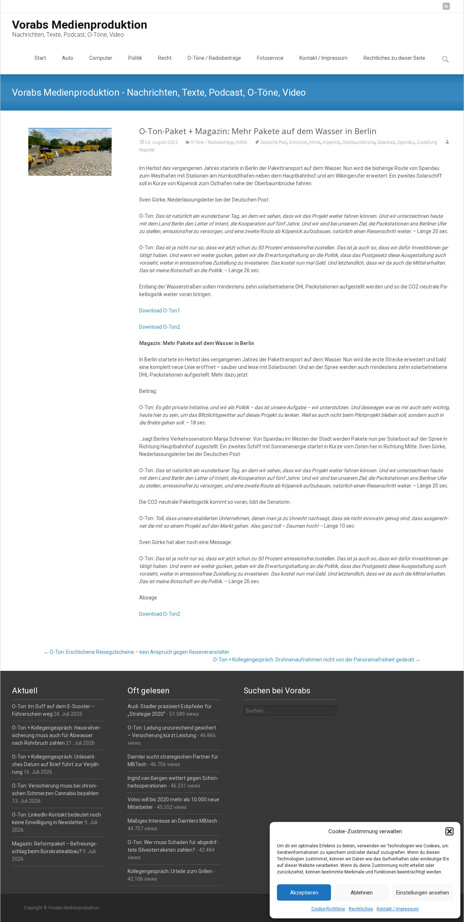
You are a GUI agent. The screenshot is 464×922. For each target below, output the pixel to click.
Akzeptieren (304, 892)
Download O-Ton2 (159, 327)
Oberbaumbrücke (358, 142)
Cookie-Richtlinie (328, 908)
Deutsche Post (273, 142)
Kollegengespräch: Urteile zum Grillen (170, 871)
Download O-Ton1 (159, 310)
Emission (298, 142)
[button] (449, 831)
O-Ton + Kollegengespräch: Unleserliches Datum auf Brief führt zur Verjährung (56, 764)
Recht (164, 58)
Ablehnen (362, 892)
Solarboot (386, 142)
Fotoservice (270, 58)
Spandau (405, 142)
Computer (100, 58)
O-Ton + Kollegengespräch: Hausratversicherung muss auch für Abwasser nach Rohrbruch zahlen (57, 735)
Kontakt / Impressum (398, 908)
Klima (314, 142)
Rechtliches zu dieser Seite (394, 58)
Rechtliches (361, 908)
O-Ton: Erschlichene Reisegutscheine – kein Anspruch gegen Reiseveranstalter (136, 652)
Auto (67, 58)
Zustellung (427, 142)
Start (40, 58)
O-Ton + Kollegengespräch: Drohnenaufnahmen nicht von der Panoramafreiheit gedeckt (316, 660)
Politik (135, 58)
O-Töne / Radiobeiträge (214, 58)
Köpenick (331, 142)
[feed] (446, 8)
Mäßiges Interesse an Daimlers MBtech (172, 821)
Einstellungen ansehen (422, 892)
